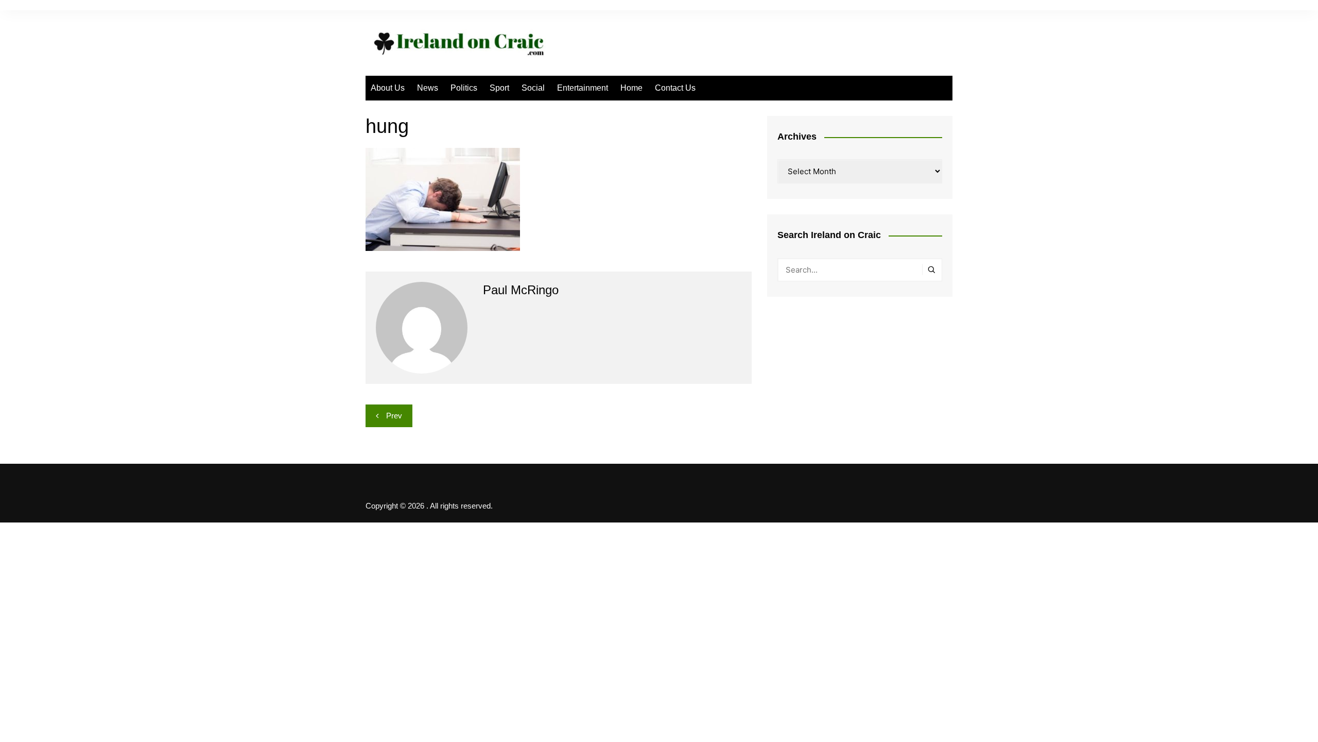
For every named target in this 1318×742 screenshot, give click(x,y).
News (427, 87)
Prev (394, 415)
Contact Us (675, 87)
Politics (463, 87)
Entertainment (582, 87)
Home (631, 87)
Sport (499, 87)
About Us (388, 87)
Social (533, 87)
